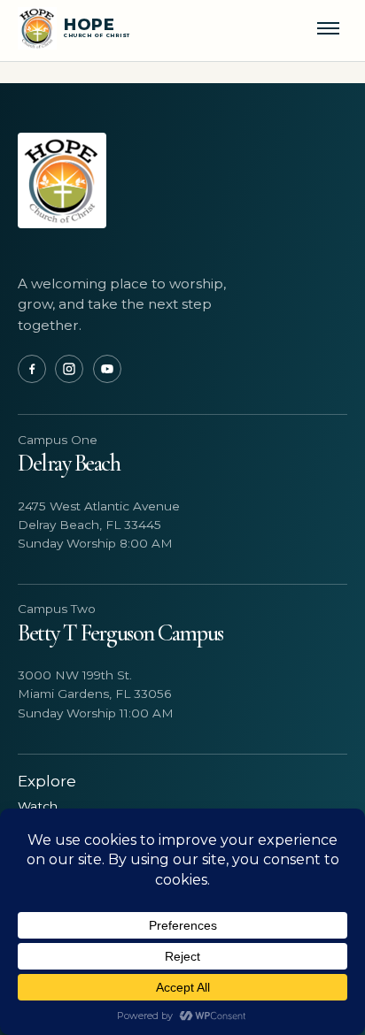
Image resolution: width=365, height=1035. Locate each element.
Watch (38, 806)
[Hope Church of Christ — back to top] (62, 180)
